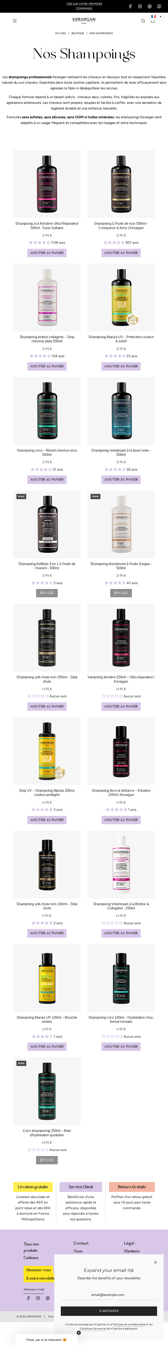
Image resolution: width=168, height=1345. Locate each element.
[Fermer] (155, 1262)
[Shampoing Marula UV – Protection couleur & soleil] (121, 297)
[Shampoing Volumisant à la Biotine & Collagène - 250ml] (121, 864)
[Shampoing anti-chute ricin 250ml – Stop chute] (47, 637)
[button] (46, 1339)
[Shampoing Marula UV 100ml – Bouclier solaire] (47, 978)
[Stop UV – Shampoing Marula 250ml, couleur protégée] (47, 751)
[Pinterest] (149, 6)
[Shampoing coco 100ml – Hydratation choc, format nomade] (121, 978)
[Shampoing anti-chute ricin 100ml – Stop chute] (47, 864)
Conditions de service (93, 1328)
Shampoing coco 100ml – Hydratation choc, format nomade (121, 1019)
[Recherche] (143, 21)
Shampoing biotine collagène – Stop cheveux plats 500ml (47, 339)
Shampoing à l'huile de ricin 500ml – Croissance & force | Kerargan (121, 226)
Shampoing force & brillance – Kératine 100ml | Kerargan (121, 793)
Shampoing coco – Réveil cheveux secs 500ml (47, 452)
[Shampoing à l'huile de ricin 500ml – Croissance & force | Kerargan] (121, 184)
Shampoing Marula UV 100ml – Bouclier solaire (47, 1019)
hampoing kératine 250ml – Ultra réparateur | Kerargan (121, 679)
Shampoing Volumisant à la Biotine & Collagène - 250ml (121, 906)
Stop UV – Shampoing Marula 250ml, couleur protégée (47, 793)
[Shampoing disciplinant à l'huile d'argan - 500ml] (121, 524)
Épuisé (47, 593)
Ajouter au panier (47, 253)
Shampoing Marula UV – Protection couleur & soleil (121, 339)
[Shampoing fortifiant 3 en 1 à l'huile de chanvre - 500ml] (47, 524)
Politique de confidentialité (129, 1324)
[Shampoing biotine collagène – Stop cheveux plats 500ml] (47, 297)
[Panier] (153, 21)
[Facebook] (130, 6)
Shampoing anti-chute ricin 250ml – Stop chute (46, 679)
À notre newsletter (41, 1278)
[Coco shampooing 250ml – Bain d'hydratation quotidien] (47, 1091)
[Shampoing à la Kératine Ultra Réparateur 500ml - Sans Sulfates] (47, 184)
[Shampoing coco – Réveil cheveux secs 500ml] (47, 411)
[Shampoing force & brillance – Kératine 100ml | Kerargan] (121, 751)
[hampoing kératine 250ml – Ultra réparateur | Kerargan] (121, 637)
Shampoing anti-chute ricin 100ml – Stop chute (46, 906)
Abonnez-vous (38, 1270)
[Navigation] (14, 21)
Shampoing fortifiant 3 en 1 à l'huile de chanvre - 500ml (46, 566)
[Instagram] (140, 6)
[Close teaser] (79, 1333)
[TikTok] (159, 6)
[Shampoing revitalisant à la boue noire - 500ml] (121, 411)
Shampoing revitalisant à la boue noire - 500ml (121, 452)
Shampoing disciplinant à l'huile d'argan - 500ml (121, 566)
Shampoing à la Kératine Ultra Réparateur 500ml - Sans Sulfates (46, 226)
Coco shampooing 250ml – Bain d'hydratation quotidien (47, 1133)
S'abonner (109, 1311)
